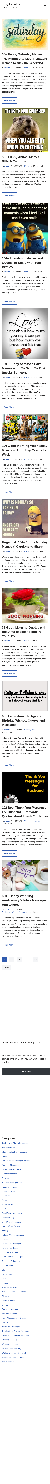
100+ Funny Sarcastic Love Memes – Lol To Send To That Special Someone (23, 368)
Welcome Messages (10, 1344)
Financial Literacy (9, 1191)
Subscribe (26, 1071)
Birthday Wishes (30, 730)
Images (5, 1239)
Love (4, 1279)
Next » (6, 967)
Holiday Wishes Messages (13, 1235)
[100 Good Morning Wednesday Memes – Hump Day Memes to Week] (25, 427)
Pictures (5, 1296)
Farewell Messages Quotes (13, 1182)
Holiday (5, 1230)
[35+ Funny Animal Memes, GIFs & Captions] (25, 130)
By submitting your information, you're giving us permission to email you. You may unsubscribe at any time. (24, 1059)
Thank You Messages (33, 821)
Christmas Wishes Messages (14, 1152)
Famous (5, 1178)
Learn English (7, 1265)
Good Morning (8, 1217)
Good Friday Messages (12, 1213)
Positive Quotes (8, 1300)
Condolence (7, 1156)
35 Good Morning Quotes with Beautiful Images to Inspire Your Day (24, 632)
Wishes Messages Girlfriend (14, 1353)
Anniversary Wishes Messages (14, 912)
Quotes (5, 1305)
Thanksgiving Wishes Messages (15, 1331)
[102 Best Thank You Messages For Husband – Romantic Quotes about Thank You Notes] (25, 787)
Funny (4, 1200)
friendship (6, 1196)
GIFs (4, 1209)
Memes (27, 68)
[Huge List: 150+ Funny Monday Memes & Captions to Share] (25, 518)
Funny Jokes (7, 1204)
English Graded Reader (12, 1169)
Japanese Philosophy (11, 1261)
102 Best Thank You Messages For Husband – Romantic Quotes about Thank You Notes (25, 812)
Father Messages (9, 1187)
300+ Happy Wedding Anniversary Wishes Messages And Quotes (24, 900)
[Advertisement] (25, 1010)
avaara (7, 68)
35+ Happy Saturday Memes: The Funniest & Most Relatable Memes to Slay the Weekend (24, 59)
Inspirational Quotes (10, 1248)
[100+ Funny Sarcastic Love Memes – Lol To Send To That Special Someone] (25, 333)
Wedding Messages (10, 1340)
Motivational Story (9, 1287)
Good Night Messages (11, 1222)
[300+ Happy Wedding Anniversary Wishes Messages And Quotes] (25, 875)
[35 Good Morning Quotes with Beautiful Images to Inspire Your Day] (25, 605)
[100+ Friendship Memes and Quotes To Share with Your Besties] (25, 228)
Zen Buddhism (8, 1362)
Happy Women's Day (11, 1226)
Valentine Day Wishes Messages (16, 1335)
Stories (5, 1322)
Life (25, 641)
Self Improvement (9, 1313)
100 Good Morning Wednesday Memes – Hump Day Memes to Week (24, 450)
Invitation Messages (10, 1252)
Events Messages (9, 1174)
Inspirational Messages (11, 1244)
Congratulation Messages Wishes (16, 1161)
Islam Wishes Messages (12, 1257)
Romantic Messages (10, 1309)
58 (35, 959)
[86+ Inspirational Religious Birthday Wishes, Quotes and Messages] (25, 696)
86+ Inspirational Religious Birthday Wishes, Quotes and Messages (23, 720)
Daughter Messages (10, 1165)
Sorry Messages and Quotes (14, 1318)
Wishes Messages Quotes (13, 1357)
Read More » (8, 101)
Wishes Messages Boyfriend (14, 1348)
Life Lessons (7, 1274)
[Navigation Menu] (45, 5)
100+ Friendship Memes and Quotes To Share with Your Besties (22, 263)
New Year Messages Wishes (14, 1292)
